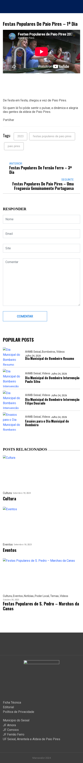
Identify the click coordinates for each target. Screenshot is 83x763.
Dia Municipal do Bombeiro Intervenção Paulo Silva (52, 379)
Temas (54, 596)
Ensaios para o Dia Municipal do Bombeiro (47, 423)
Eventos (8, 544)
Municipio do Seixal (16, 720)
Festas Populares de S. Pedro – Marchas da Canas (41, 606)
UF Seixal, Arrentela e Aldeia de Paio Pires (31, 739)
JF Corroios (11, 730)
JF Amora (9, 725)
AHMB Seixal (33, 351)
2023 (20, 136)
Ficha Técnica (12, 702)
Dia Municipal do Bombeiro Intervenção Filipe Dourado (52, 401)
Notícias (29, 596)
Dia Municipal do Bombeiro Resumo (49, 358)
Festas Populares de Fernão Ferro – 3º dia (40, 169)
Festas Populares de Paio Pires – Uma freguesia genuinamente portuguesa (43, 186)
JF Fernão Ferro (13, 734)
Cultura (7, 493)
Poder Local (42, 596)
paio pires (14, 146)
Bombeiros (48, 351)
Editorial (8, 707)
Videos (60, 351)
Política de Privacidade (18, 712)
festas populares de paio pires (52, 136)
